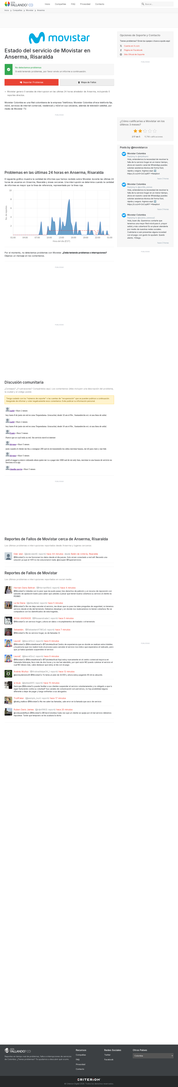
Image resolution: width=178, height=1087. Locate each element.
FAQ (73, 4)
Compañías (60, 4)
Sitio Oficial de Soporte (134, 54)
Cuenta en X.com (132, 46)
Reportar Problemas (33, 82)
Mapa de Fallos (88, 82)
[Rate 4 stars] (150, 131)
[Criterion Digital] (89, 1080)
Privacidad (85, 4)
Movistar (29, 10)
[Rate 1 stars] (135, 131)
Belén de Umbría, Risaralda (84, 554)
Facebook (108, 1059)
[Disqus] (59, 438)
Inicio (47, 4)
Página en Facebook (133, 50)
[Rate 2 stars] (140, 131)
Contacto (99, 4)
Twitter (107, 1055)
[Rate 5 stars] (155, 131)
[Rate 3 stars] (145, 131)
